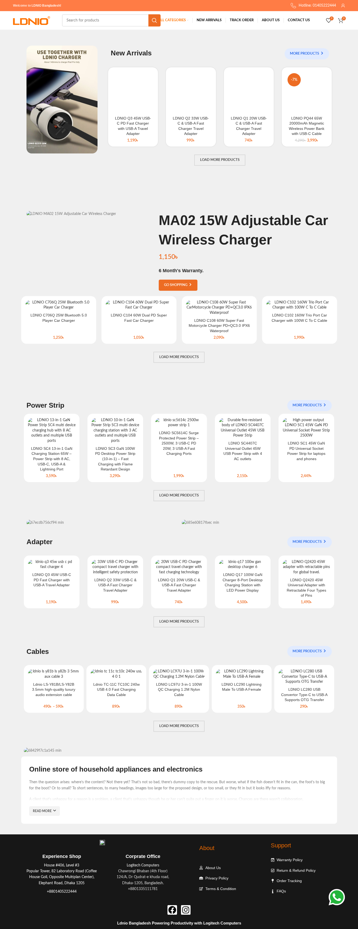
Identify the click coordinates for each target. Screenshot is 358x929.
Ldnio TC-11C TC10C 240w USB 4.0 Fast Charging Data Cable (116, 689)
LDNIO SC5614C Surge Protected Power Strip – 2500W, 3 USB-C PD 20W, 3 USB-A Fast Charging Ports (179, 443)
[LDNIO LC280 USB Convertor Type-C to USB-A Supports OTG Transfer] (304, 677)
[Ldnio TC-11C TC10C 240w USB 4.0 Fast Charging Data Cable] (116, 674)
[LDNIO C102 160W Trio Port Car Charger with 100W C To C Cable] (299, 305)
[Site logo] (31, 20)
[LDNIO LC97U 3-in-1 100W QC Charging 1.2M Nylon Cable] (179, 674)
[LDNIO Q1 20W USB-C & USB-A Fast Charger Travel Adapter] (249, 92)
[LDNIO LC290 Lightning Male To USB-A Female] (242, 674)
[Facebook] (172, 910)
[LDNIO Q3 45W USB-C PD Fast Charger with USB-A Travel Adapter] (133, 92)
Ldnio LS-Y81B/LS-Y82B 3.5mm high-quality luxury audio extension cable (53, 689)
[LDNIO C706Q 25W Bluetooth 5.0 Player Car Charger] (58, 305)
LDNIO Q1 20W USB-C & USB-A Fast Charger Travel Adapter (179, 585)
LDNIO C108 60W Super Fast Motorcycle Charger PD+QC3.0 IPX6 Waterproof (219, 325)
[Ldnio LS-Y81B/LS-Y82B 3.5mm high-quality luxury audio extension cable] (54, 674)
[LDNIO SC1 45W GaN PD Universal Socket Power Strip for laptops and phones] (306, 428)
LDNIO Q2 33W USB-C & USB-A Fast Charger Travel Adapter (115, 585)
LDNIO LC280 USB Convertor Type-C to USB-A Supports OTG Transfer (304, 694)
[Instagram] (186, 910)
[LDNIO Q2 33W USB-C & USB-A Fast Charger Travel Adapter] (191, 92)
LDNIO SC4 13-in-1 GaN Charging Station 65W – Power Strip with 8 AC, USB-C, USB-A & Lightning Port (51, 458)
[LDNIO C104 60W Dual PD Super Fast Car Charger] (139, 305)
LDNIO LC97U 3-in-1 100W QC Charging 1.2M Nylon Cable (179, 689)
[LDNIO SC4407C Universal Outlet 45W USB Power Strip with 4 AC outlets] (243, 428)
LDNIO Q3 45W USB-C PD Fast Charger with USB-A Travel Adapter (51, 580)
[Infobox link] (62, 874)
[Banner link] (62, 99)
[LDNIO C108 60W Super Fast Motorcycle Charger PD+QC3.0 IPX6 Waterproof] (219, 308)
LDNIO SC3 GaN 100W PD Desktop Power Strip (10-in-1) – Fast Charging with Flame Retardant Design (115, 458)
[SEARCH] (154, 20)
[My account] (343, 5)
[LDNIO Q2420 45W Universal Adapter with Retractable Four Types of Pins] (306, 567)
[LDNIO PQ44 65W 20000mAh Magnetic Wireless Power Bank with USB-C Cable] (307, 92)
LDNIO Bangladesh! (46, 5)
